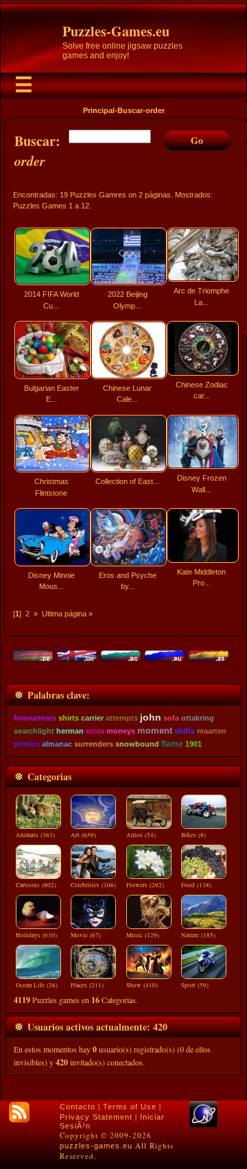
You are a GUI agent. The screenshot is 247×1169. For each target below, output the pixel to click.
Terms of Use (129, 1106)
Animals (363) (35, 835)
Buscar (130, 110)
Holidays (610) (36, 935)
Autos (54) (141, 835)
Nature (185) (198, 935)
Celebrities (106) (93, 885)
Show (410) (142, 985)
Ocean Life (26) (37, 985)
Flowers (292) (145, 885)
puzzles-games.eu (96, 1146)
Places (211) (87, 985)
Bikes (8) (193, 835)
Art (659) (83, 835)
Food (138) (196, 885)
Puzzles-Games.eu (115, 31)
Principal (99, 110)
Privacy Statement (96, 1117)
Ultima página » (67, 614)
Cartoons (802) (36, 885)
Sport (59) (195, 985)
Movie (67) (86, 935)
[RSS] (19, 1112)
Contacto (77, 1106)
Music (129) (142, 935)
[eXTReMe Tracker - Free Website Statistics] (203, 1124)
